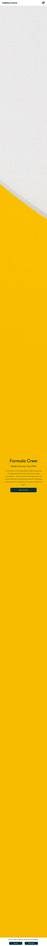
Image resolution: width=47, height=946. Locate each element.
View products (23, 490)
